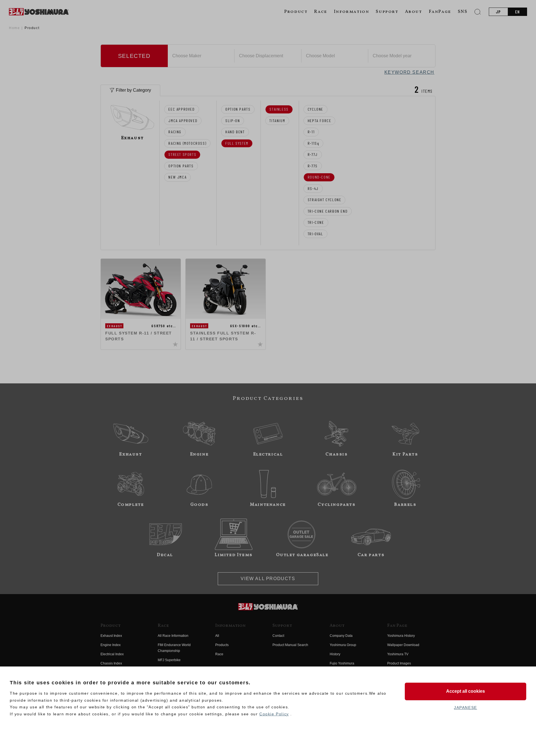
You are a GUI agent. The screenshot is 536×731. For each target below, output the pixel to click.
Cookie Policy (274, 714)
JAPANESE (465, 707)
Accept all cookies (465, 691)
